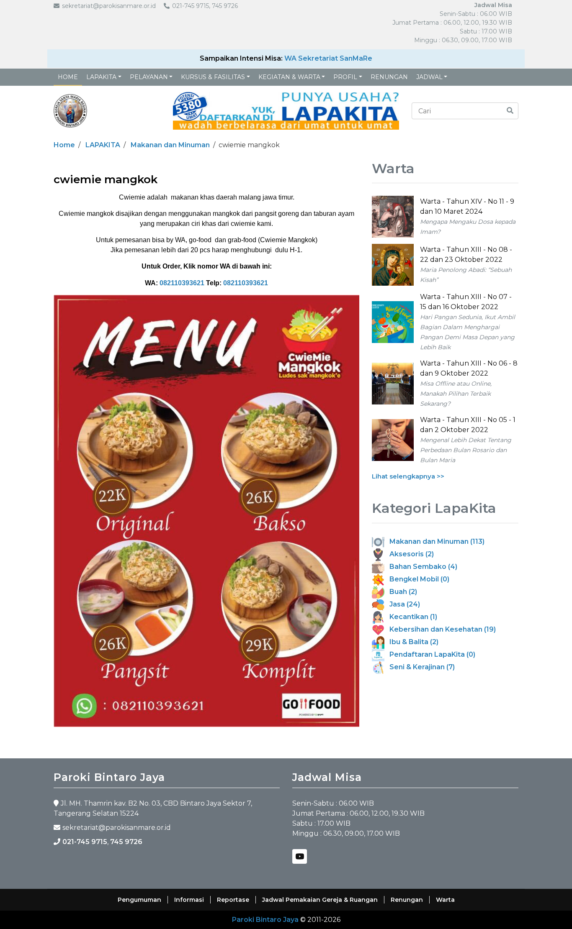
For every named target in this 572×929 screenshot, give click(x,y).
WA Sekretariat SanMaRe (328, 58)
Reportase (233, 899)
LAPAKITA (101, 77)
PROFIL (345, 77)
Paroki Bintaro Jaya (265, 920)
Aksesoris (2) (409, 554)
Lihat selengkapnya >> (408, 476)
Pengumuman (139, 899)
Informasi (189, 899)
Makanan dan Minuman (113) (434, 541)
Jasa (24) (402, 604)
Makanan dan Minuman (170, 145)
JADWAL (429, 77)
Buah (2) (400, 592)
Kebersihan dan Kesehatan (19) (440, 629)
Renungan (389, 77)
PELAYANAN (149, 77)
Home (68, 77)
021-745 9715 (84, 842)
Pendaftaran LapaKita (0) (429, 654)
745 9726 (126, 842)
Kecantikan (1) (410, 617)
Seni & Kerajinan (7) (419, 667)
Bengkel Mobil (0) (416, 579)
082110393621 (182, 283)
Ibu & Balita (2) (411, 642)
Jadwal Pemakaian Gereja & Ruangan (320, 899)
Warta (445, 899)
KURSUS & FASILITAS (213, 77)
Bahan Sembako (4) (420, 567)
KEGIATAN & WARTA (289, 77)
